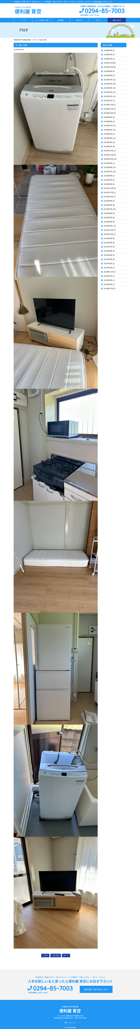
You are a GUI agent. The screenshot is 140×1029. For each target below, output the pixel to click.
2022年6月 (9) (109, 213)
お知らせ (79, 20)
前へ (46, 955)
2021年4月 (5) (109, 255)
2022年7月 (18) (109, 209)
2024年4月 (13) (109, 138)
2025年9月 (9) (109, 71)
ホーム (23, 20)
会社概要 (61, 20)
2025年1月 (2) (109, 100)
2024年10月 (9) (109, 113)
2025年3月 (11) (109, 96)
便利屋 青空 (28, 10)
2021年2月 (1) (109, 263)
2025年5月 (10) (109, 88)
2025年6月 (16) (109, 83)
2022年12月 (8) (109, 188)
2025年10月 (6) (109, 67)
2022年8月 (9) (109, 205)
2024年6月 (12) (109, 129)
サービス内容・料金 (41, 20)
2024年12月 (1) (109, 104)
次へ (65, 955)
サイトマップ (71, 1022)
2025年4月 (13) (109, 92)
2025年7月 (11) (109, 79)
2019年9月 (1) (109, 284)
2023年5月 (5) (109, 180)
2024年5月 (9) (109, 134)
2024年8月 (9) (109, 121)
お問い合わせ (116, 20)
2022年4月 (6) (109, 221)
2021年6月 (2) (109, 251)
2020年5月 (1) (109, 276)
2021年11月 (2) (109, 230)
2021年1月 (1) (109, 267)
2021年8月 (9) (109, 242)
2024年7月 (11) (109, 125)
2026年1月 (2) (109, 58)
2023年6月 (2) (109, 175)
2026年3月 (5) (109, 54)
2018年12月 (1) (109, 288)
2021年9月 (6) (109, 238)
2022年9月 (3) (109, 201)
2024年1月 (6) (109, 146)
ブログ (98, 20)
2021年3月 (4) (109, 259)
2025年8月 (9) (109, 75)
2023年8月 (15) (109, 167)
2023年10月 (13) (110, 159)
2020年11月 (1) (109, 271)
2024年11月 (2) (109, 109)
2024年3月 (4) (109, 142)
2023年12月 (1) (109, 150)
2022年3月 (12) (109, 226)
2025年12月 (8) (109, 63)
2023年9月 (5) (109, 163)
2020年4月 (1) (109, 280)
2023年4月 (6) (109, 184)
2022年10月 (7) (109, 196)
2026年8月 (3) (109, 50)
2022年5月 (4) (109, 217)
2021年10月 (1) (109, 234)
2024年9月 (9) (109, 117)
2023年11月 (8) (109, 155)
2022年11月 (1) (109, 192)
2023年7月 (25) (109, 171)
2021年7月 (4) (109, 246)
